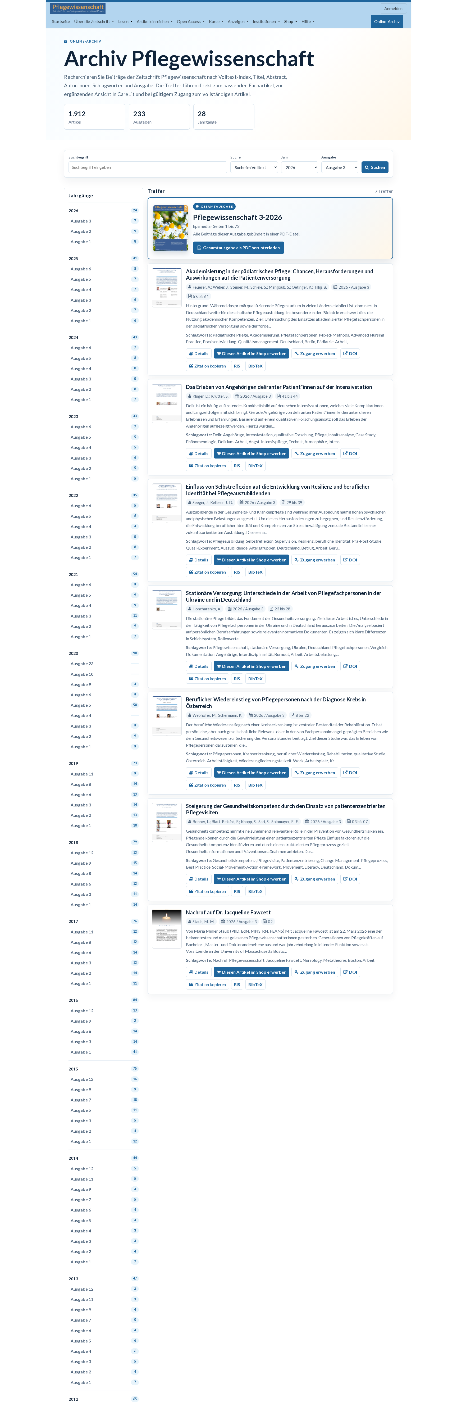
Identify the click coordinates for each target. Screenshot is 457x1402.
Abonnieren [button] (335, 740)
